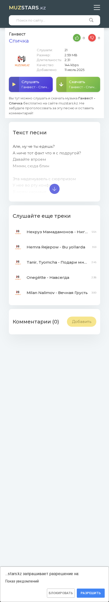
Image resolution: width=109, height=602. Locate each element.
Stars (27, 8)
